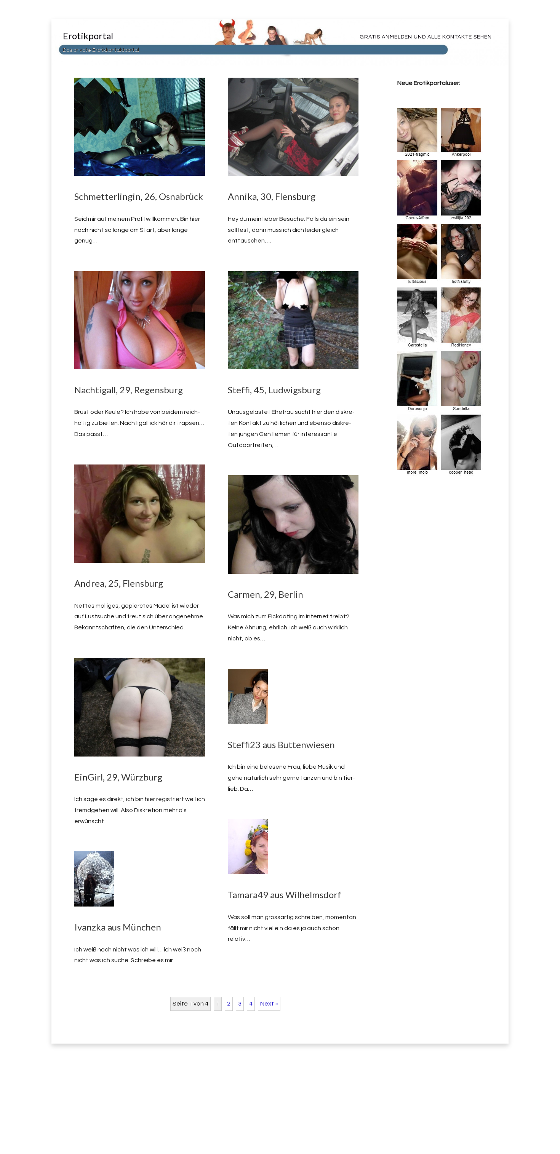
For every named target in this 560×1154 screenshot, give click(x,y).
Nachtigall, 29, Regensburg (128, 389)
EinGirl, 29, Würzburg (118, 776)
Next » (269, 1004)
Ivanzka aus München (117, 926)
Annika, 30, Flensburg (271, 196)
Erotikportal (88, 35)
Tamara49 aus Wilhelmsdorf (284, 894)
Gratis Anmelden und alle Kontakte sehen (426, 37)
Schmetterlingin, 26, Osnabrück (138, 196)
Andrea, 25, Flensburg (118, 583)
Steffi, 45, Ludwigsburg (274, 389)
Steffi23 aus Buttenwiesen (281, 744)
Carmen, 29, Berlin (265, 594)
